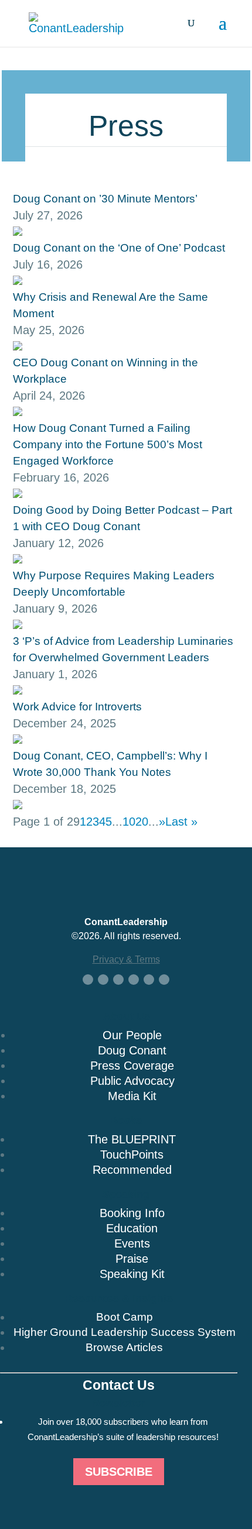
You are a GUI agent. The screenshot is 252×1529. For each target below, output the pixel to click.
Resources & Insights (119, 1298)
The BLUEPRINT (132, 1139)
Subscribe (118, 1471)
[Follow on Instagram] (149, 979)
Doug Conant (132, 1050)
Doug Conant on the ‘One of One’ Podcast (119, 248)
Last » (181, 821)
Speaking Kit (132, 1273)
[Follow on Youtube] (133, 979)
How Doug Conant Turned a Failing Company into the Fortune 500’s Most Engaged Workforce (107, 444)
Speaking (126, 1194)
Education (132, 1228)
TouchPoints (132, 1154)
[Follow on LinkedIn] (118, 979)
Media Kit (132, 1096)
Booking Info (132, 1213)
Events (132, 1243)
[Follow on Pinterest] (164, 979)
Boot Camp (124, 1317)
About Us (126, 1016)
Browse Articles (124, 1347)
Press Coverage (132, 1065)
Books (126, 1120)
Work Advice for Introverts (77, 706)
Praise (131, 1258)
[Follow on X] (103, 979)
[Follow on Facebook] (88, 979)
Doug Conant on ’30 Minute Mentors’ (105, 199)
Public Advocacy (132, 1080)
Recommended (132, 1169)
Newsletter (118, 1403)
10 (128, 821)
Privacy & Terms (126, 959)
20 (141, 821)
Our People (132, 1035)
